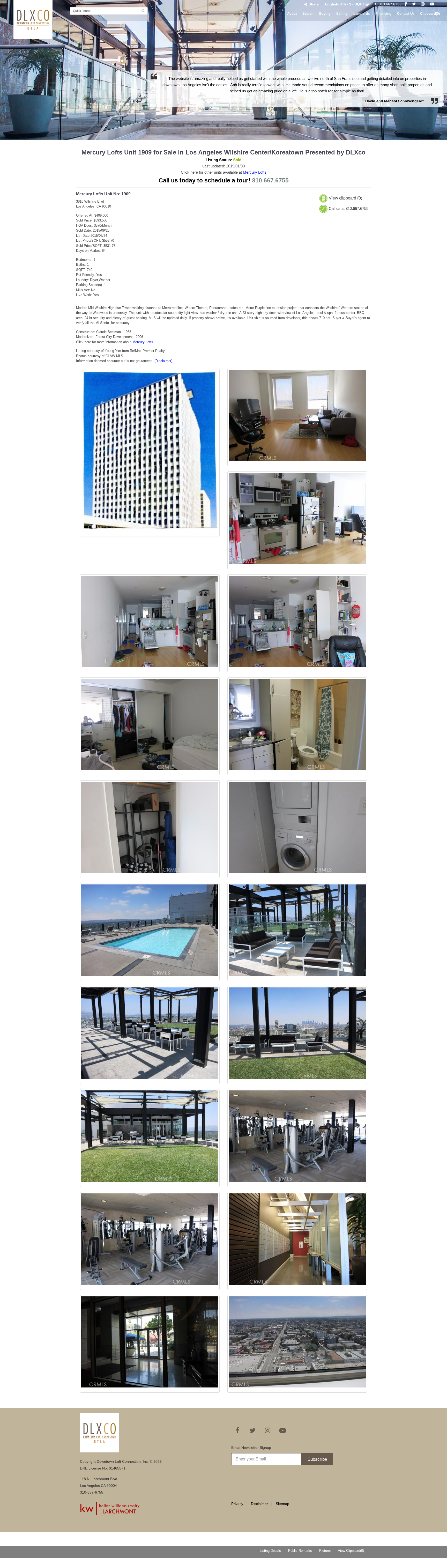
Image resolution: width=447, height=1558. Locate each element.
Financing (383, 14)
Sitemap (282, 1504)
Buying (325, 14)
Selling (342, 14)
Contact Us (405, 14)
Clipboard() (430, 14)
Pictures (325, 1551)
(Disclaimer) (163, 361)
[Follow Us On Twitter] (414, 4)
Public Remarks (300, 1551)
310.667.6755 (389, 4)
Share (314, 4)
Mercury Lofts (254, 172)
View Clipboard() (351, 1551)
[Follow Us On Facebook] (406, 4)
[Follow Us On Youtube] (432, 4)
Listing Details (270, 1551)
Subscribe (317, 1459)
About (292, 14)
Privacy (237, 1504)
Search (308, 14)
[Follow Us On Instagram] (423, 4)
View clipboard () (345, 198)
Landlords (361, 14)
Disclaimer (259, 1504)
